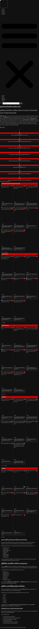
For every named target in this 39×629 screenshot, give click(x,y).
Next (9, 181)
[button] (19, 55)
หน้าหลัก (3, 9)
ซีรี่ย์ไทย (3, 11)
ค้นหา (21, 103)
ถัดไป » (6, 252)
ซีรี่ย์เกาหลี (3, 13)
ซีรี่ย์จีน (3, 10)
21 (4, 252)
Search (1, 103)
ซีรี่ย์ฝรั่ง (3, 14)
